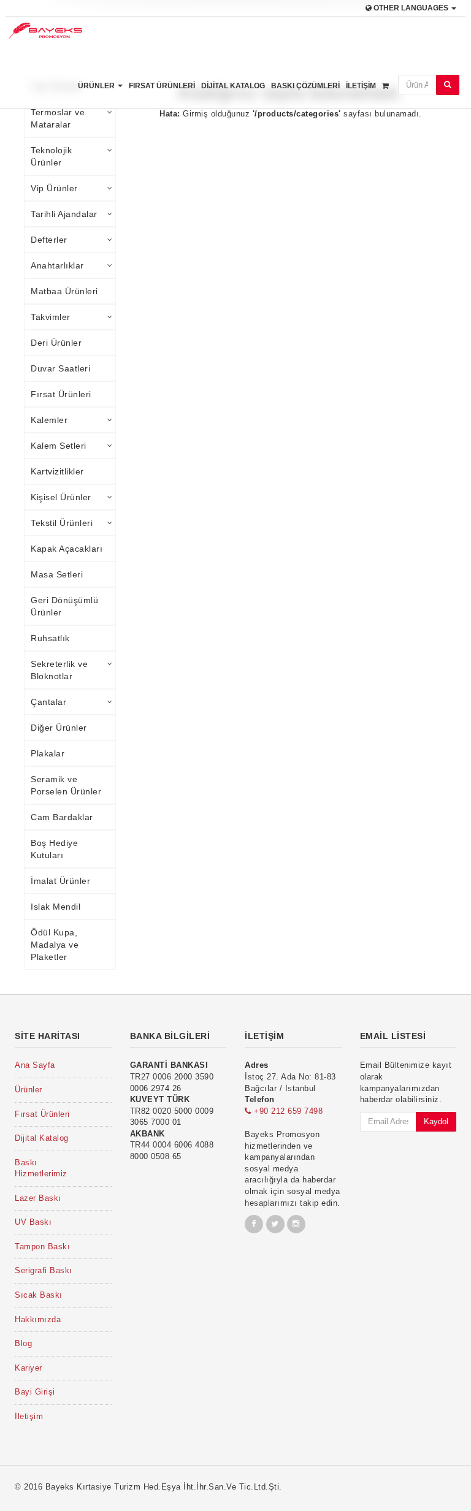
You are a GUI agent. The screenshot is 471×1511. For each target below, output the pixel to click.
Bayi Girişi (35, 1391)
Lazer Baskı (38, 1198)
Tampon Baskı (42, 1246)
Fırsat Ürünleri (162, 86)
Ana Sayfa (35, 1065)
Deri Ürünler (56, 343)
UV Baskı (33, 1222)
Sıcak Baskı (39, 1295)
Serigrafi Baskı (43, 1270)
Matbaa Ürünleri (64, 291)
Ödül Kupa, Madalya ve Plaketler (54, 944)
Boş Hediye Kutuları (54, 849)
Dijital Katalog (233, 86)
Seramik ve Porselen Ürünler (66, 785)
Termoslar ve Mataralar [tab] (58, 118)
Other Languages (411, 8)
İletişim (361, 86)
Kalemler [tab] (49, 420)
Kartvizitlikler (57, 471)
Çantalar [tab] (48, 702)
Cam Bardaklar (62, 817)
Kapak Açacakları (66, 549)
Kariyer (28, 1367)
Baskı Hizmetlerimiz (41, 1168)
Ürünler (97, 86)
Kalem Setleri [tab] (58, 446)
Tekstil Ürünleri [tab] (62, 523)
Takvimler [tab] (51, 317)
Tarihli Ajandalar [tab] (64, 214)
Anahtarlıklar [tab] (57, 265)
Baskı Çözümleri (305, 86)
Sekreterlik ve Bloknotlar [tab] (59, 670)
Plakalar (47, 753)
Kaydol (436, 1121)
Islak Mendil (55, 907)
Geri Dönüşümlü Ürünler (64, 606)
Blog (23, 1343)
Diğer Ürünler (59, 728)
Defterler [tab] (49, 240)
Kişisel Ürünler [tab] (61, 497)
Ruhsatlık (50, 638)
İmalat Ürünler (60, 881)
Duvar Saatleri (60, 368)
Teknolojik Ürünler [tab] (51, 156)
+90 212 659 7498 (287, 1111)
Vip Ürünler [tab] (54, 188)
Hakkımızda (38, 1319)
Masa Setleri (57, 574)
